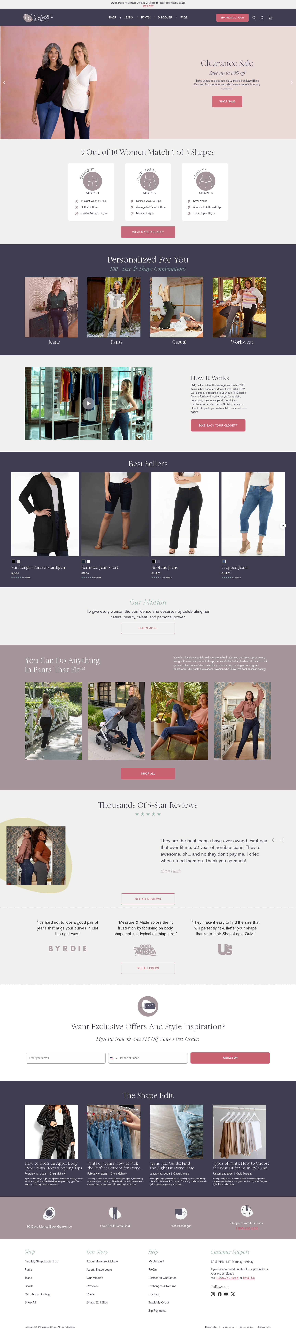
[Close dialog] (211, 625)
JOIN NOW (114, 689)
